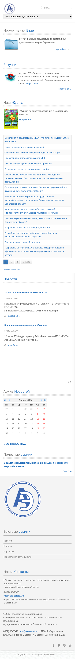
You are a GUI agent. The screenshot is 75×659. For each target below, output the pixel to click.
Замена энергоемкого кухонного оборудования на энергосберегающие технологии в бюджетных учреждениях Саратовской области (34, 200)
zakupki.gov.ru (31, 83)
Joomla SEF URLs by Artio (11, 270)
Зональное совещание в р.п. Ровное (25, 292)
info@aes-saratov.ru (13, 595)
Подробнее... (65, 88)
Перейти (67, 471)
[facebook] (53, 645)
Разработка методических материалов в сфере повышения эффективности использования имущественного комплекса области (34, 251)
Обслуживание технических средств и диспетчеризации (32, 152)
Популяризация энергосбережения (22, 242)
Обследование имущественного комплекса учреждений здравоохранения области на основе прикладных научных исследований (34, 178)
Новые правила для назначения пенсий (24, 147)
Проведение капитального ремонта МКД (25, 158)
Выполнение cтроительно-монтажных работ (27, 169)
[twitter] (70, 645)
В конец (26, 262)
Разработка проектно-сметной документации (27, 227)
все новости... (14, 443)
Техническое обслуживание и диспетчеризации (28, 163)
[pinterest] (59, 645)
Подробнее (60, 49)
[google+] (64, 645)
